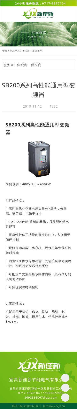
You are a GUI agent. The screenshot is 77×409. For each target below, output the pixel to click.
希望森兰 (37, 50)
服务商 (8, 65)
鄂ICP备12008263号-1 (26, 406)
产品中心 (15, 50)
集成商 (22, 65)
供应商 (26, 50)
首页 (4, 50)
